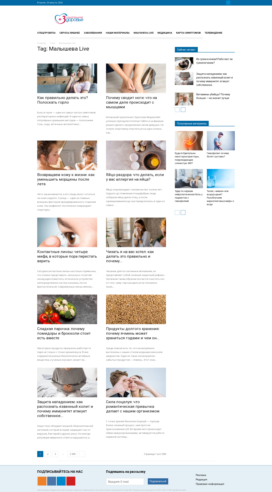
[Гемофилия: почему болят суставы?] (221, 140)
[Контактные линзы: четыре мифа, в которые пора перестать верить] (67, 232)
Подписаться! (158, 481)
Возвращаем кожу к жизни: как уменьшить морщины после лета (66, 179)
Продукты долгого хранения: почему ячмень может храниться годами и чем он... (132, 333)
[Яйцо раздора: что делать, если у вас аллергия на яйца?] (136, 155)
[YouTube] (233, 3)
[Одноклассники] (219, 3)
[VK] (224, 3)
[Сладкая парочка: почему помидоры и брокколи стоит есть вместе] (67, 309)
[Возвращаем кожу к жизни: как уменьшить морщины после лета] (67, 155)
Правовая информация (210, 483)
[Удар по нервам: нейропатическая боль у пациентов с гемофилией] (189, 178)
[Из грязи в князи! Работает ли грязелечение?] (184, 63)
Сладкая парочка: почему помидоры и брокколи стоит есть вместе (64, 333)
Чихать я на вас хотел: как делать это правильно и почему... (130, 256)
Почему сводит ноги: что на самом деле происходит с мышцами (131, 102)
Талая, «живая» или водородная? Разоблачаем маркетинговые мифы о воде (220, 198)
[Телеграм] (228, 3)
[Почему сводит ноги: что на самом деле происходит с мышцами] (136, 78)
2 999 (72, 454)
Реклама (201, 475)
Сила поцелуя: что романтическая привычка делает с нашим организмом (132, 406)
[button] (230, 31)
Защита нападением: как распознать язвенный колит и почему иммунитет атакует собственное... (65, 409)
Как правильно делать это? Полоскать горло (62, 100)
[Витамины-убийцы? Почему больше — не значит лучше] (184, 99)
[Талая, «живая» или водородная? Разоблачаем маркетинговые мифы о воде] (221, 178)
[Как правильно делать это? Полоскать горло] (67, 78)
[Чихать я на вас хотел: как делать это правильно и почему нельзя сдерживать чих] (136, 232)
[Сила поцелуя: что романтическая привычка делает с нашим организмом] (136, 382)
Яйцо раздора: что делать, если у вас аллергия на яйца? (135, 177)
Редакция (201, 479)
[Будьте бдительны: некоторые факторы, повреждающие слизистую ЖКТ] (189, 140)
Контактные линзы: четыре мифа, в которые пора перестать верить (67, 256)
